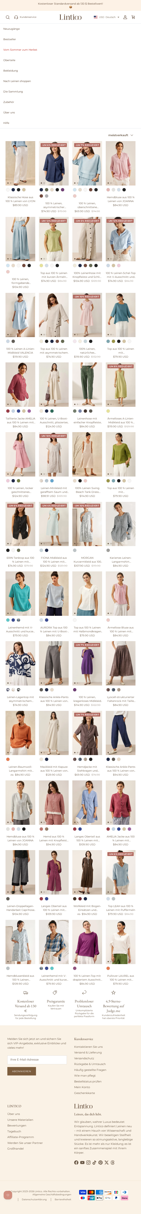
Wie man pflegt (85, 1075)
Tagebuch (14, 1131)
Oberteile (9, 60)
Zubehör (8, 102)
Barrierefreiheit (63, 1199)
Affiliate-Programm (20, 1137)
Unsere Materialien (20, 1120)
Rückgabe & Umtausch (90, 1064)
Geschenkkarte (84, 1093)
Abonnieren (21, 1071)
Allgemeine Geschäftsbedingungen (51, 1194)
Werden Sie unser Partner (25, 1143)
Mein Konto (82, 1087)
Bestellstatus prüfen (88, 1081)
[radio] (8, 189)
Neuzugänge (11, 28)
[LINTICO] (70, 17)
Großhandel (15, 1148)
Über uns (9, 112)
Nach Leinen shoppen (17, 81)
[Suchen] (8, 17)
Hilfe (6, 123)
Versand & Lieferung (88, 1052)
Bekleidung (10, 70)
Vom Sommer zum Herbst (20, 49)
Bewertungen (16, 1125)
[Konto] (124, 17)
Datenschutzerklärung (34, 1199)
